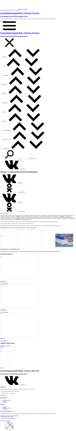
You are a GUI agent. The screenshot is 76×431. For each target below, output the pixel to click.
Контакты (5, 84)
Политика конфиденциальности (6, 416)
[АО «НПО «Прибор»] (5, 345)
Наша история (6, 75)
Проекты (4, 121)
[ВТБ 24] (1, 346)
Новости (4, 93)
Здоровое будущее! (4, 251)
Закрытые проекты (7, 130)
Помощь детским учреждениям (44, 251)
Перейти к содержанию (23, 9)
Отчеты (4, 111)
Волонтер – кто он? (7, 139)
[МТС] (1, 367)
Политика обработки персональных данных (9, 415)
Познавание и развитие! (55, 251)
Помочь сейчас (3, 20)
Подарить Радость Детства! (31, 251)
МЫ (4, 66)
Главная (4, 56)
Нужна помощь (6, 148)
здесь (55, 413)
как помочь (5, 409)
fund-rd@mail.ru (3, 395)
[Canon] (7, 350)
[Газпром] (5, 366)
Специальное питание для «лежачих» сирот (17, 251)
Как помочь (5, 102)
